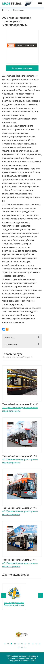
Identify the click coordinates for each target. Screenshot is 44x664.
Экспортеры (18, 10)
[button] (4, 643)
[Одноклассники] (7, 329)
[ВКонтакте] (3, 329)
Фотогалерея (10, 344)
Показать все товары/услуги (16, 357)
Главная (5, 10)
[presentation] (3, 595)
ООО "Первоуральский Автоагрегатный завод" (14, 604)
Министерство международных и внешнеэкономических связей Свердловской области (23, 658)
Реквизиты (9, 337)
